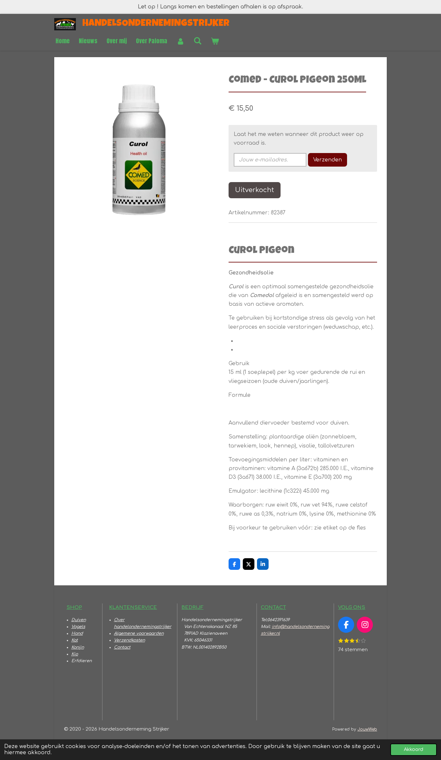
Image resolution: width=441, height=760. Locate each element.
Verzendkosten (129, 640)
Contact (122, 647)
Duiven (78, 620)
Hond (77, 633)
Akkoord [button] (413, 749)
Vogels (78, 626)
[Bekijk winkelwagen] (214, 41)
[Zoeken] (197, 40)
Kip (74, 654)
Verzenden (327, 160)
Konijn (77, 647)
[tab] (306, 341)
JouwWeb (367, 729)
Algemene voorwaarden (139, 633)
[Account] (180, 41)
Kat (74, 640)
